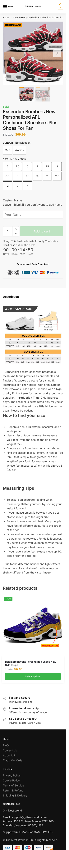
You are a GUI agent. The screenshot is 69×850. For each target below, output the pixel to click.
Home (6, 17)
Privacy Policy (12, 775)
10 (37, 176)
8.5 (7, 176)
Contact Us (10, 750)
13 (17, 185)
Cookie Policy (11, 780)
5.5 (17, 166)
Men (7, 150)
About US (9, 755)
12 (7, 185)
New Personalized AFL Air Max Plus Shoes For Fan (40, 17)
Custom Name (12, 200)
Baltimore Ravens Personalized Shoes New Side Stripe (30, 663)
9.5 (27, 176)
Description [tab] (11, 296)
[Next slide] (57, 53)
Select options (33, 676)
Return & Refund (13, 790)
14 (27, 185)
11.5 (57, 176)
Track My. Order (13, 760)
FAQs (6, 745)
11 (47, 176)
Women (19, 150)
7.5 (47, 166)
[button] (60, 6)
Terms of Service (13, 785)
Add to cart (42, 231)
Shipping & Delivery (15, 795)
